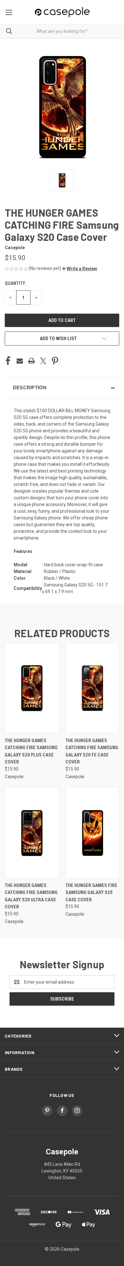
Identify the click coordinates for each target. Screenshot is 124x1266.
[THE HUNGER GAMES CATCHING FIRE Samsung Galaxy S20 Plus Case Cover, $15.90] (32, 688)
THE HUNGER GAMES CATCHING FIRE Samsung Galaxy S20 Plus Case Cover (31, 751)
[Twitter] (43, 360)
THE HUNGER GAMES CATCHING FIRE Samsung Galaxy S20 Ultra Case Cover (31, 896)
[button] (79, 268)
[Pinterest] (55, 360)
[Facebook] (8, 360)
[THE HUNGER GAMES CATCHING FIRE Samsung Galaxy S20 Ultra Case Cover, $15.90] (32, 833)
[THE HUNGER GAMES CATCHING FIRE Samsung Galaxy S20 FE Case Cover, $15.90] (92, 688)
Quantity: (15, 283)
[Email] (20, 360)
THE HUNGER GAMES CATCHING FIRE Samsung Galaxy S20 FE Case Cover (91, 751)
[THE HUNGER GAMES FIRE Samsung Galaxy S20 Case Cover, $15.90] (92, 833)
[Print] (31, 360)
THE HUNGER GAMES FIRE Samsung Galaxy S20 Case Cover (91, 892)
